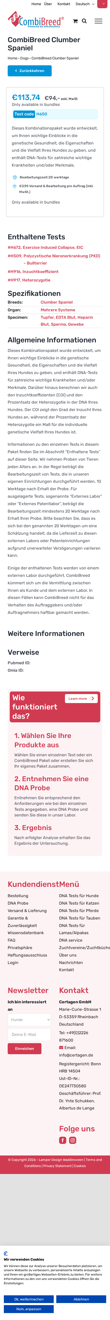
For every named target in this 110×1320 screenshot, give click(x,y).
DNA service (70, 940)
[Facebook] (62, 1140)
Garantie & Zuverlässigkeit (22, 922)
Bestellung (18, 895)
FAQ (11, 940)
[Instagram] (72, 1140)
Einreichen (24, 1048)
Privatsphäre (20, 947)
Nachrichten (71, 962)
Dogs (24, 58)
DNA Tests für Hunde (79, 895)
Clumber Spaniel (57, 302)
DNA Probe (18, 903)
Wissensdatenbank (26, 932)
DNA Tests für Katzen (79, 903)
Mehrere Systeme (58, 309)
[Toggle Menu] (98, 21)
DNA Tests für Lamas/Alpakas (74, 929)
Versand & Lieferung (27, 910)
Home (12, 58)
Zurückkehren (31, 71)
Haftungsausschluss (27, 955)
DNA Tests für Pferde (79, 910)
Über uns (67, 955)
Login (13, 962)
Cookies (80, 1166)
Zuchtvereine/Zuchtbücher (80, 947)
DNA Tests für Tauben (79, 918)
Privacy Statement (57, 1166)
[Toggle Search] (84, 20)
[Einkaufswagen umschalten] (75, 21)
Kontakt (66, 969)
